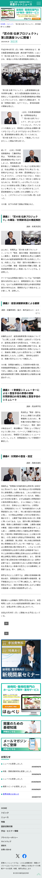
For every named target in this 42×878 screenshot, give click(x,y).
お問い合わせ (6, 849)
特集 (3, 821)
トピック (10, 24)
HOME (3, 24)
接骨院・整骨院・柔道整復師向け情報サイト (21, 3)
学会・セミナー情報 (9, 830)
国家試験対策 (7, 826)
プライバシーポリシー (9, 837)
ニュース (5, 817)
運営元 (3, 845)
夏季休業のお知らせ (11, 794)
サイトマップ (6, 841)
